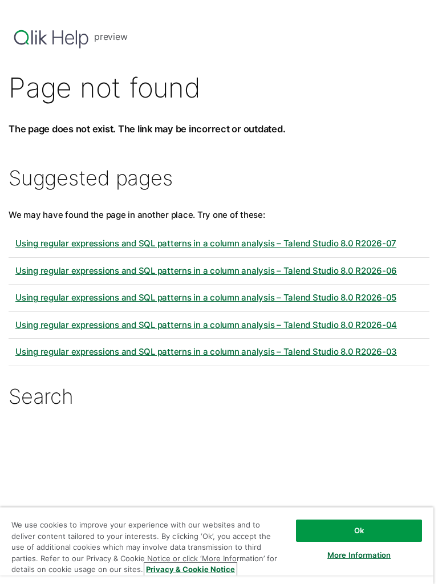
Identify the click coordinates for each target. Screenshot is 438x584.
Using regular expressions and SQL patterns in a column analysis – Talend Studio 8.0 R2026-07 (205, 243)
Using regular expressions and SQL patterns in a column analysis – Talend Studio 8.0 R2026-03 (206, 351)
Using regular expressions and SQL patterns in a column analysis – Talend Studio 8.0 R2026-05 (205, 297)
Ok (359, 530)
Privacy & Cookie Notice (190, 569)
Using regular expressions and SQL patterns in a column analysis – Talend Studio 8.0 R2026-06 (206, 270)
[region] (216, 545)
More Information (359, 554)
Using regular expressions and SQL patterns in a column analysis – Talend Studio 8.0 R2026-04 (206, 324)
